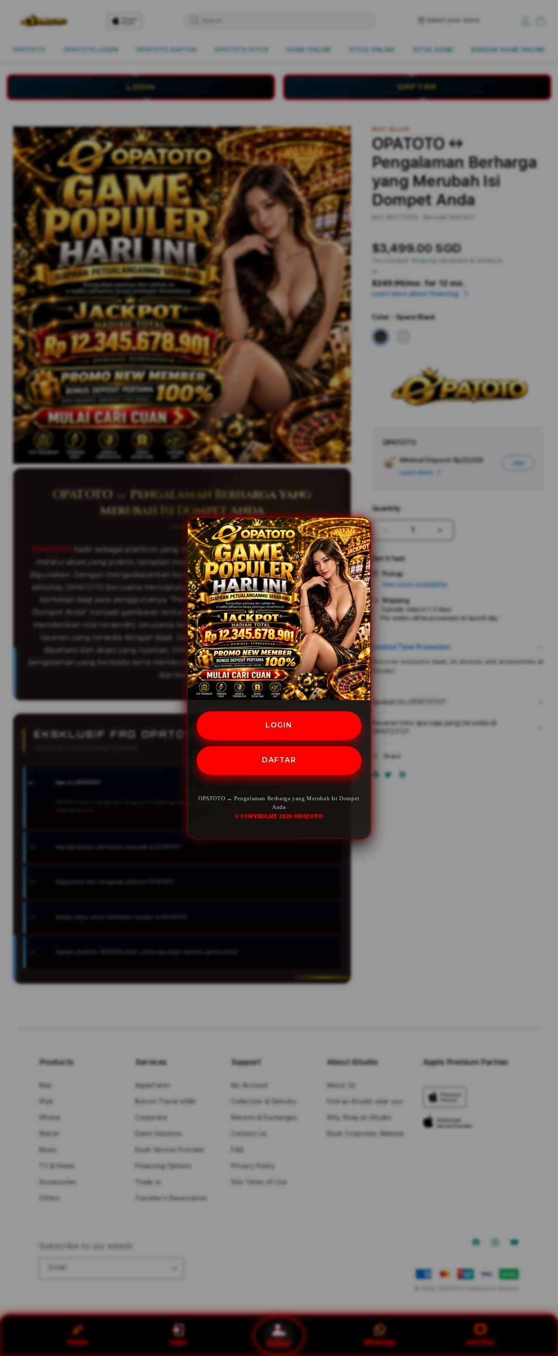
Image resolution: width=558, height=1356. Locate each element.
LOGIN (279, 725)
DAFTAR (279, 759)
